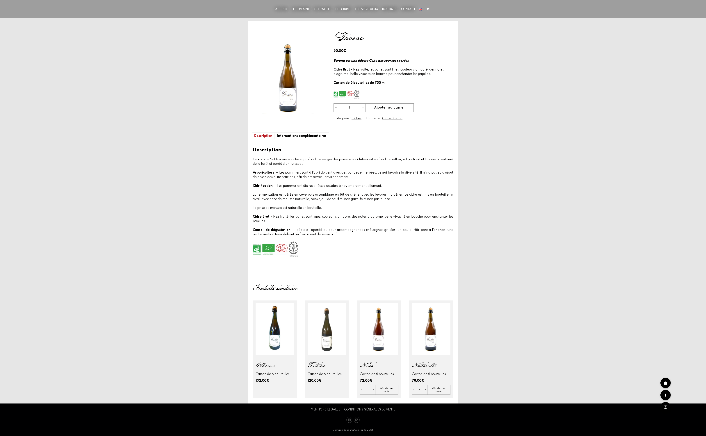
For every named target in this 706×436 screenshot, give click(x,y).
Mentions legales (325, 409)
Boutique (389, 9)
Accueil (281, 9)
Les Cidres (343, 9)
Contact (408, 9)
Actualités (322, 9)
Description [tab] (263, 136)
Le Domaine (301, 9)
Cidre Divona (392, 118)
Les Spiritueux (366, 9)
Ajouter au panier (389, 107)
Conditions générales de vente (369, 409)
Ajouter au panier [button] (386, 389)
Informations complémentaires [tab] (302, 136)
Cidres (356, 118)
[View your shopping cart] (427, 9)
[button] (665, 407)
